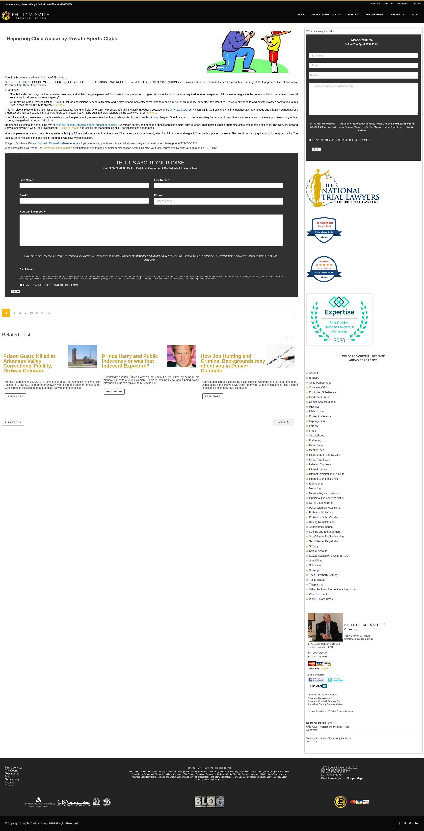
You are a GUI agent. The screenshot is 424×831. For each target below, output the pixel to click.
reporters (151, 112)
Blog (415, 14)
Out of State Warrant (321, 502)
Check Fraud (316, 435)
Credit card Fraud (319, 397)
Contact (9, 785)
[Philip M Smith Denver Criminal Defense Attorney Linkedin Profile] (318, 687)
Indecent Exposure (320, 464)
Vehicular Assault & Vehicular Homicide (332, 589)
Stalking (314, 570)
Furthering (315, 440)
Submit (15, 291)
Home (301, 14)
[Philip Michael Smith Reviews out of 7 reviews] (324, 283)
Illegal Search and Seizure (324, 454)
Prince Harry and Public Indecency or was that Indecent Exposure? (130, 361)
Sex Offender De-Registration (326, 536)
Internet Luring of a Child (323, 478)
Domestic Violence (320, 416)
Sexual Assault (318, 551)
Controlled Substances (322, 392)
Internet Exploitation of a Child (326, 474)
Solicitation (315, 565)
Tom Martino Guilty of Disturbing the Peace (328, 738)
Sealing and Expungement (324, 531)
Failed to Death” (69, 127)
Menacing (315, 488)
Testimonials (403, 3)
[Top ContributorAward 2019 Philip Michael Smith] (324, 244)
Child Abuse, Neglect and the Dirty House (327, 726)
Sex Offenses (374, 14)
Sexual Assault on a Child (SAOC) (329, 555)
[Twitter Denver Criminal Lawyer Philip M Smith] (334, 681)
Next (282, 422)
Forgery (313, 426)
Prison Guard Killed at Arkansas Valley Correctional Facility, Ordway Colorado (29, 363)
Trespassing (316, 584)
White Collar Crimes (321, 599)
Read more (15, 396)
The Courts (388, 3)
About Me (375, 3)
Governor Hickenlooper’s (57, 148)
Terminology (12, 779)
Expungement (317, 421)
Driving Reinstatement (322, 522)
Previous (14, 422)
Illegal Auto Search (320, 459)
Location (416, 3)
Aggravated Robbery (321, 526)
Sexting (313, 546)
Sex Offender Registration (324, 541)
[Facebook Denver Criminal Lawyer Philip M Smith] (316, 681)
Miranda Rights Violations (324, 493)
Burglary (314, 377)
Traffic (396, 14)
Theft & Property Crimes (323, 575)
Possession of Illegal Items (324, 507)
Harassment (316, 445)
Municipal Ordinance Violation (326, 498)
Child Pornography (320, 382)
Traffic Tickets (317, 579)
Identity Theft (316, 450)
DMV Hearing (317, 411)
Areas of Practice (324, 14)
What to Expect (318, 594)
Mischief (314, 406)
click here (59, 105)
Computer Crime (318, 387)
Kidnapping (316, 483)
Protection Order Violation (324, 517)
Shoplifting (315, 560)
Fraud (312, 430)
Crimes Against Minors (322, 401)
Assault (352, 14)
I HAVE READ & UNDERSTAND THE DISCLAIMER (51, 285)
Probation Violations (321, 512)
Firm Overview (13, 767)
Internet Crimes (318, 469)
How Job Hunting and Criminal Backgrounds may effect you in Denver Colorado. (233, 363)
